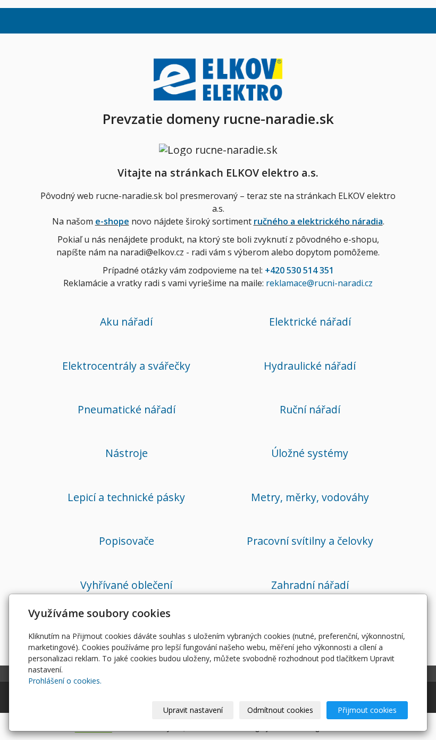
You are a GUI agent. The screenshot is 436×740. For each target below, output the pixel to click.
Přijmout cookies (367, 710)
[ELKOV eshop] (218, 77)
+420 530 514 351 (299, 270)
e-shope (112, 221)
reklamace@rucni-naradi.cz (319, 283)
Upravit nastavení (193, 710)
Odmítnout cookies (280, 710)
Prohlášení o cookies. (65, 681)
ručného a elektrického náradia (318, 221)
